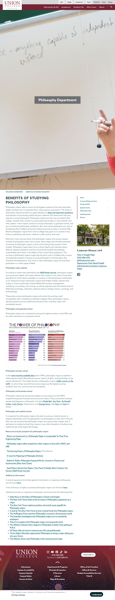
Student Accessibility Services (89, 573)
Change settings (18, 595)
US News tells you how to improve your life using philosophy (35, 530)
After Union (91, 7)
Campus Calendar (26, 573)
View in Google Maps (86, 255)
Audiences (79, 2)
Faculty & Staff (85, 204)
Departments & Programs (57, 567)
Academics (66, 7)
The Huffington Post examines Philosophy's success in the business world (41, 513)
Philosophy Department (14, 192)
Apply (69, 2)
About (101, 7)
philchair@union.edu (85, 260)
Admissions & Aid (51, 7)
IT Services (57, 573)
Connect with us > (88, 555)
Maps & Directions (57, 579)
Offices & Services (89, 570)
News (104, 2)
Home (82, 197)
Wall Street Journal (48, 272)
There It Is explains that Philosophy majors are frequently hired (36, 522)
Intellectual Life (85, 214)
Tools (89, 2)
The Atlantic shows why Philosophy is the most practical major (36, 539)
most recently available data (22, 375)
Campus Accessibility (25, 570)
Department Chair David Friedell (90, 263)
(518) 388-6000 (57, 555)
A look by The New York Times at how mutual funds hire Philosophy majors (41, 511)
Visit (61, 2)
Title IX (89, 576)
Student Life (78, 7)
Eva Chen (57, 401)
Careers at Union (25, 579)
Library (57, 576)
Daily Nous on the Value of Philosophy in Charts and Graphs (35, 497)
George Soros (44, 404)
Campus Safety (26, 576)
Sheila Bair (47, 401)
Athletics (97, 2)
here (57, 404)
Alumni (82, 217)
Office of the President (89, 567)
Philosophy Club (85, 211)
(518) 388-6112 (62, 557)
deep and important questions (60, 212)
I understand (97, 595)
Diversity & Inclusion (57, 570)
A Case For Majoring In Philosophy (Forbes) (25, 456)
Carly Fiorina (17, 404)
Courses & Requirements (88, 201)
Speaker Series (85, 208)
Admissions (25, 567)
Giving (110, 2)
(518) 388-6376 (83, 257)
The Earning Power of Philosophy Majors (24, 451)
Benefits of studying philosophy (38, 192)
